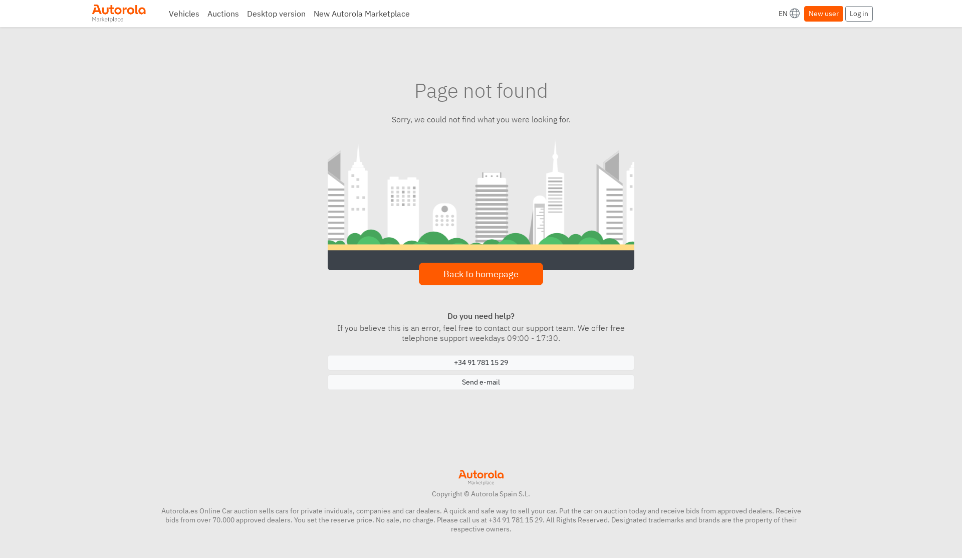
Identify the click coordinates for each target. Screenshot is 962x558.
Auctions (223, 14)
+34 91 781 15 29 (481, 362)
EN (783, 13)
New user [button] (824, 13)
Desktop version (276, 14)
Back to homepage (481, 274)
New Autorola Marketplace (362, 14)
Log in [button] (859, 13)
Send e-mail (481, 382)
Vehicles (184, 14)
